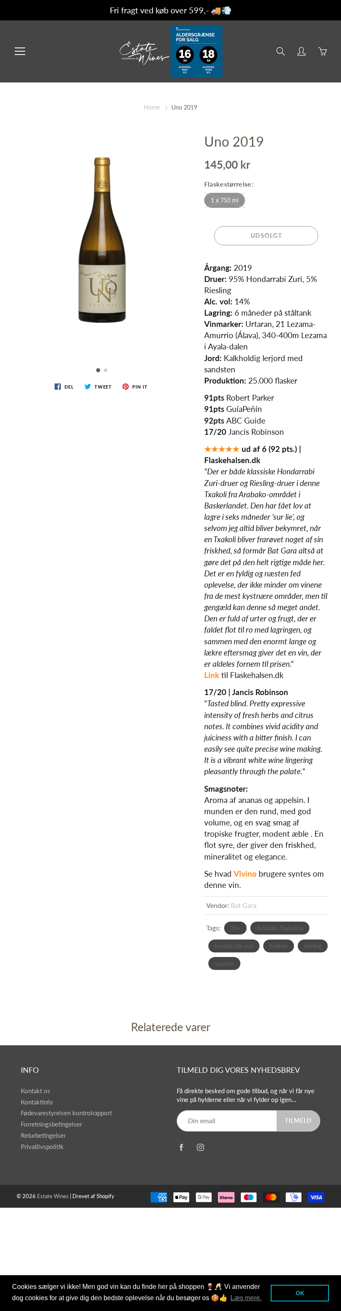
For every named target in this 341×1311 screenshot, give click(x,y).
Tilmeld (298, 1120)
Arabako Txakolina (280, 928)
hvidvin (278, 946)
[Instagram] (200, 1147)
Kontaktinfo (37, 1102)
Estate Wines (53, 1196)
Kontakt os (35, 1090)
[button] (98, 370)
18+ (235, 928)
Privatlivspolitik (42, 1146)
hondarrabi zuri (234, 946)
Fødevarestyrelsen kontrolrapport (66, 1113)
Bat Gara (244, 905)
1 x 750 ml (224, 200)
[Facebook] (181, 1147)
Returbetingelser (43, 1135)
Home (152, 107)
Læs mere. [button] (246, 1297)
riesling (312, 946)
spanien (224, 963)
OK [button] (300, 1293)
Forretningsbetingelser (51, 1124)
